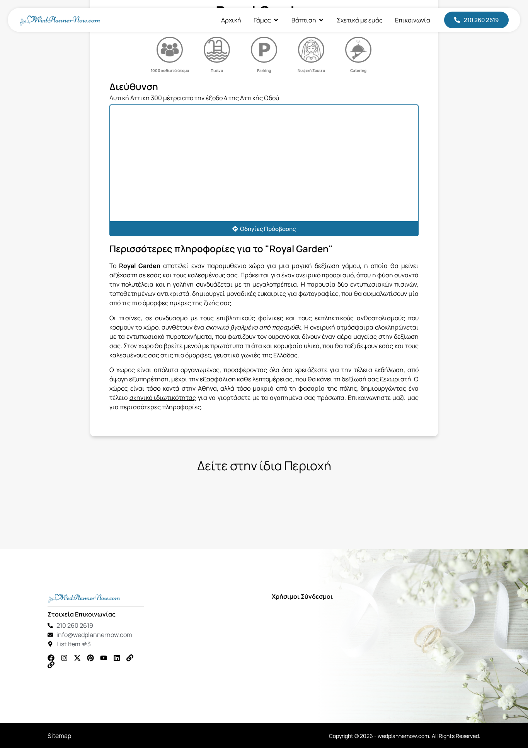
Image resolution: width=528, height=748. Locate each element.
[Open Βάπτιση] (321, 20)
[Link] (129, 657)
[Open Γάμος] (276, 20)
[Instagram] (64, 657)
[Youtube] (103, 657)
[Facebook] (51, 657)
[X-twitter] (77, 657)
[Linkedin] (116, 657)
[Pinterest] (90, 657)
